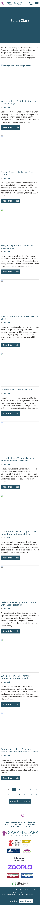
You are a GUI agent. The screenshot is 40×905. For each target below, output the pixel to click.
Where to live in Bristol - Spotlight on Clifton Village (18, 102)
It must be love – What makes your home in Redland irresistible (17, 459)
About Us (22, 824)
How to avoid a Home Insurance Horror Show (19, 317)
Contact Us (26, 826)
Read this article (11, 127)
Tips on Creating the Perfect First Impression (17, 173)
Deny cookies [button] (12, 901)
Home (7, 822)
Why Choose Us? (29, 822)
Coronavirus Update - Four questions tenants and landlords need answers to (19, 750)
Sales (6, 824)
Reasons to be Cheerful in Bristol (16, 389)
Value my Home (16, 822)
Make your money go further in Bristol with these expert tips (19, 603)
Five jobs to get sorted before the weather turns (17, 246)
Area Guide (31, 824)
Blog (18, 826)
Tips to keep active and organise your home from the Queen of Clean (19, 532)
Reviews (12, 826)
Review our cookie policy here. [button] (10, 897)
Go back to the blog (20, 801)
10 (31, 795)
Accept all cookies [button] (25, 901)
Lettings (14, 824)
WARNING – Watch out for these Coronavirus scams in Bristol (16, 677)
